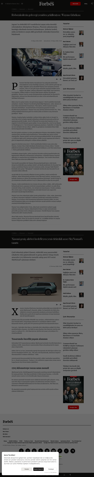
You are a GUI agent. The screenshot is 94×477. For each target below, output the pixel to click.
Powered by (50, 472)
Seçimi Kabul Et (38, 469)
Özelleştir (51, 469)
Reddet (27, 469)
